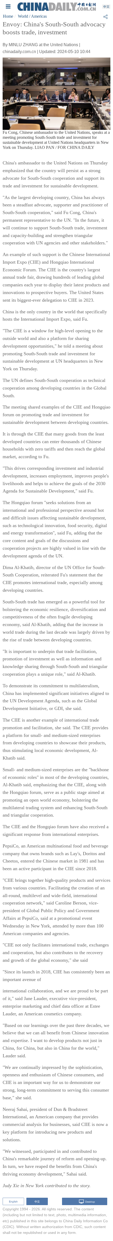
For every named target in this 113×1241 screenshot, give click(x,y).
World (23, 16)
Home (8, 16)
